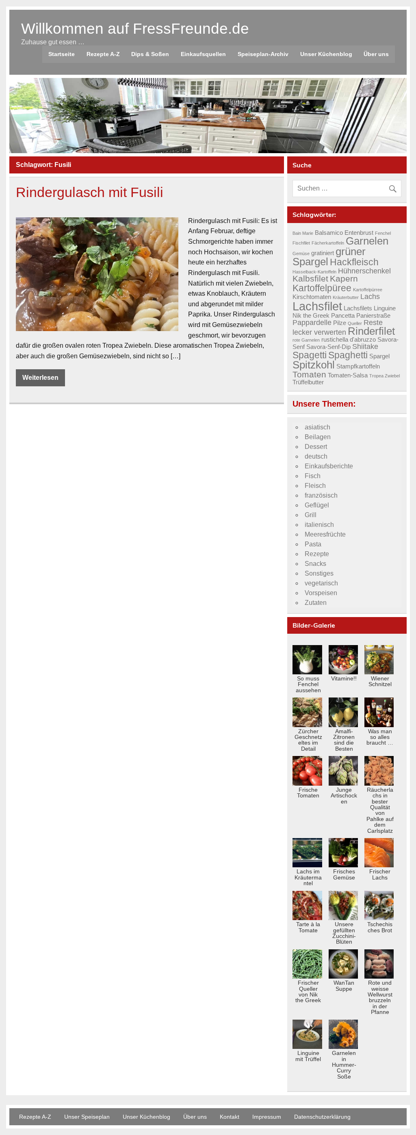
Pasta (313, 544)
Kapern (344, 279)
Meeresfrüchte (325, 534)
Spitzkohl (313, 364)
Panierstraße (373, 315)
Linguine (385, 308)
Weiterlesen (40, 377)
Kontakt (229, 1117)
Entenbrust (358, 233)
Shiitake (365, 346)
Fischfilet (301, 242)
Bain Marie (302, 233)
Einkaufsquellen (203, 54)
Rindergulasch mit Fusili (89, 192)
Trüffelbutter (308, 382)
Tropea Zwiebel (384, 375)
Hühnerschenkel (364, 270)
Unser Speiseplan (87, 1117)
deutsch (316, 456)
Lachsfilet (317, 306)
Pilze (339, 323)
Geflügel (317, 505)
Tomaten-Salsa (348, 375)
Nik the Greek (310, 315)
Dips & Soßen (150, 54)
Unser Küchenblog (326, 54)
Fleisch (315, 485)
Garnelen (367, 241)
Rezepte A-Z (103, 54)
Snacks (315, 563)
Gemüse (301, 253)
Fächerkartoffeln (328, 242)
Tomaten (309, 374)
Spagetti (309, 355)
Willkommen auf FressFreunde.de (135, 28)
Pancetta (343, 315)
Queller (355, 323)
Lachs (370, 296)
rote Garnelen (306, 340)
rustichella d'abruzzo (348, 339)
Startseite (61, 54)
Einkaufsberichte (329, 466)
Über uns (376, 54)
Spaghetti (348, 355)
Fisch (313, 475)
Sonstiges (319, 573)
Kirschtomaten (311, 297)
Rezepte (317, 553)
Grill (310, 514)
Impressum (266, 1117)
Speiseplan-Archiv (263, 54)
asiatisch (317, 427)
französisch (321, 495)
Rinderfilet (371, 331)
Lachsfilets (358, 308)
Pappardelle (312, 322)
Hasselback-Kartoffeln (314, 271)
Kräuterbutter (346, 297)
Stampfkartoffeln (358, 366)
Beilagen (318, 436)
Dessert (316, 446)
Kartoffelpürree (367, 289)
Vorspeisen (321, 592)
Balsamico (329, 233)
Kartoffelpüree (321, 288)
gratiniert (322, 253)
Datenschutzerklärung (322, 1117)
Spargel (379, 356)
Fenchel (383, 233)
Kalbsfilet (310, 279)
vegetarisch (321, 583)
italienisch (319, 524)
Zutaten (316, 602)
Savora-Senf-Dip (328, 347)
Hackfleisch (354, 262)
